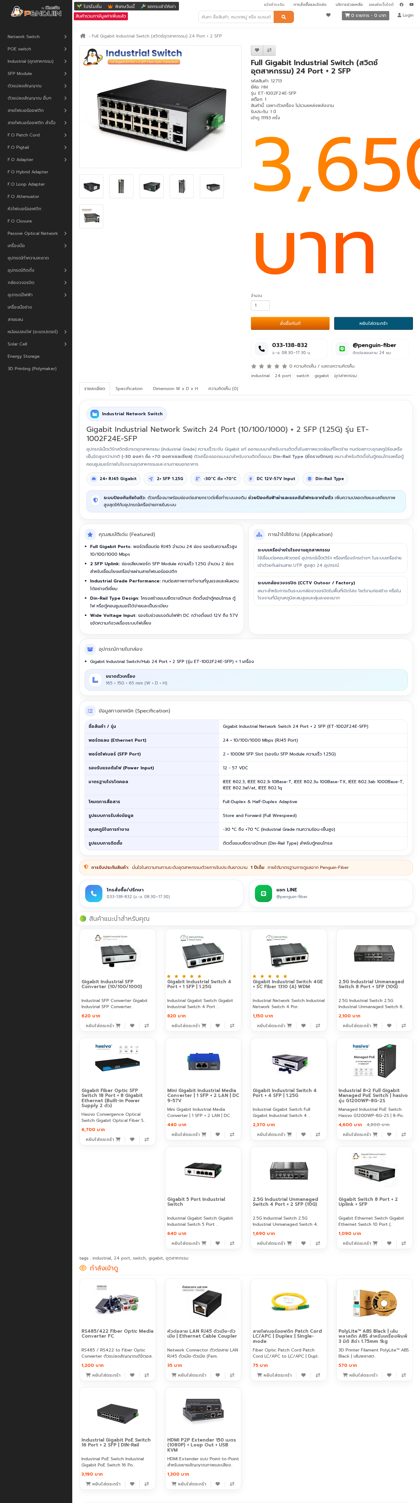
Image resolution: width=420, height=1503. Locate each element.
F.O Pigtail (18, 147)
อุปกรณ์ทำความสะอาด (28, 258)
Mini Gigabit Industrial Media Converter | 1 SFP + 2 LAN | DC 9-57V (203, 1095)
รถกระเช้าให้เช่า (161, 6)
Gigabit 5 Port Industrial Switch (196, 1202)
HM (264, 87)
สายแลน (15, 319)
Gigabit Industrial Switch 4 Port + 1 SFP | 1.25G (199, 984)
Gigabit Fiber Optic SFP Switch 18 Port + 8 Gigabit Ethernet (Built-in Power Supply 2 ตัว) (112, 1098)
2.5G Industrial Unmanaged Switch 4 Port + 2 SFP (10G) (285, 1202)
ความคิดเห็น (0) (223, 388)
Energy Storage (24, 356)
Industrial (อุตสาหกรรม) (30, 61)
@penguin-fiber (374, 345)
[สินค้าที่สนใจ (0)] (328, 15)
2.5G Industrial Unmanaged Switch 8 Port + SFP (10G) (371, 984)
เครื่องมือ (16, 246)
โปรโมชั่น (93, 6)
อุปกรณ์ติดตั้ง (21, 270)
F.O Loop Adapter (26, 184)
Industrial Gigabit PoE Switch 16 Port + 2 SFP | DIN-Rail (116, 1443)
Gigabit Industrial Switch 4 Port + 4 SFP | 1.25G (285, 1093)
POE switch (19, 49)
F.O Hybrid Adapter (28, 172)
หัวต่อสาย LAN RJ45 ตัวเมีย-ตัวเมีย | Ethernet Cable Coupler (202, 1334)
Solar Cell (17, 344)
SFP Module (20, 73)
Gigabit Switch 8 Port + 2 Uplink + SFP (368, 1202)
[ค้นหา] (284, 17)
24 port (283, 376)
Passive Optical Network (33, 233)
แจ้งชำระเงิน (274, 4)
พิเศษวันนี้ (125, 6)
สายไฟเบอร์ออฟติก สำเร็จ (32, 123)
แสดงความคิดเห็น (338, 366)
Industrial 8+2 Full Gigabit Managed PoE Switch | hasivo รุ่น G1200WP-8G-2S (373, 1095)
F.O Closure (20, 221)
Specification (129, 388)
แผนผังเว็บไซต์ (381, 4)
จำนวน (256, 295)
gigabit (322, 376)
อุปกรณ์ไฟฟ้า (20, 295)
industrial (260, 376)
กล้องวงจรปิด (21, 282)
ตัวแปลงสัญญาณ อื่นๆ (29, 98)
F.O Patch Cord (24, 135)
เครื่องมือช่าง (20, 307)
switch (302, 376)
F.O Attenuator (23, 196)
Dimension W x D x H (175, 388)
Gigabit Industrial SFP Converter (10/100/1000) (111, 984)
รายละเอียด (94, 388)
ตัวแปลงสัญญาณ (25, 86)
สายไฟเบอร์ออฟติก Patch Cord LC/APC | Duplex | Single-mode (287, 1336)
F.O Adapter (20, 159)
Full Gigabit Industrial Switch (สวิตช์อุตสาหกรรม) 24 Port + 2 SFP (157, 36)
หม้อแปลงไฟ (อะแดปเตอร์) (33, 332)
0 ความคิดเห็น (302, 366)
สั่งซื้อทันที (290, 323)
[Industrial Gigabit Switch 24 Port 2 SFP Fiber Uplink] (160, 106)
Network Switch (24, 37)
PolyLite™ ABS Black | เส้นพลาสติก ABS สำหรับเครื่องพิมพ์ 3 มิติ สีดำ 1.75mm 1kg (373, 1336)
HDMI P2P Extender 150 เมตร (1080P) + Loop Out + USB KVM (201, 1445)
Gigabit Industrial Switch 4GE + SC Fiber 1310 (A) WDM (288, 984)
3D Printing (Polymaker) (32, 368)
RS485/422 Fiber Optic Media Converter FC (117, 1334)
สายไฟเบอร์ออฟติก (26, 110)
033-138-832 (289, 345)
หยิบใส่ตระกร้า (373, 323)
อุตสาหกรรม (345, 376)
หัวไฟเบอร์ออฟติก (24, 209)
